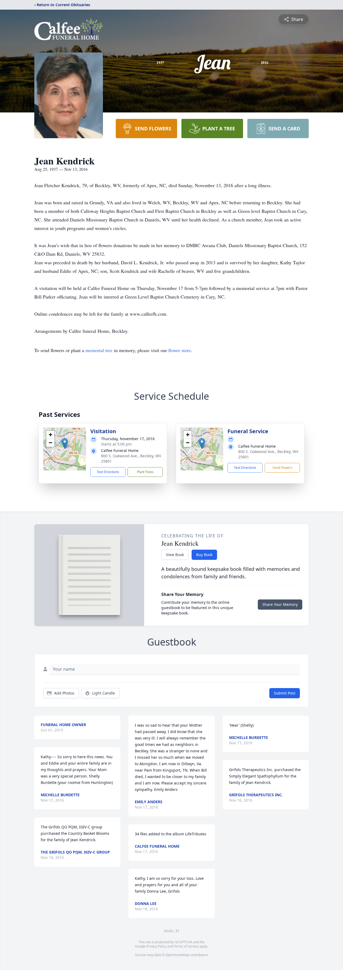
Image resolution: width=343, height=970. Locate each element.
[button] (64, 443)
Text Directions (108, 472)
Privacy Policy (156, 946)
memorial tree (99, 350)
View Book (175, 554)
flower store (179, 350)
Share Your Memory (280, 604)
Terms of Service (186, 946)
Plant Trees (145, 472)
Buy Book (204, 554)
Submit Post (284, 693)
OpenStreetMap (177, 955)
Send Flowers (282, 467)
